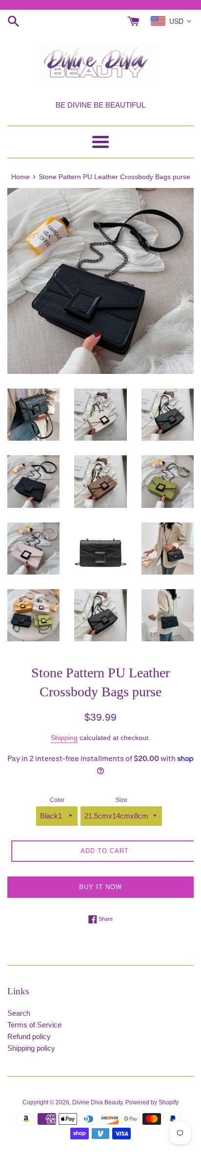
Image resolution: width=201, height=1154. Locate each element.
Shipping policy (31, 1048)
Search (18, 1013)
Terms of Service (34, 1025)
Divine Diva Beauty (97, 1102)
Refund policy (29, 1036)
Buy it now (100, 887)
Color (57, 800)
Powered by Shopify (152, 1102)
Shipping (64, 738)
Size (121, 800)
